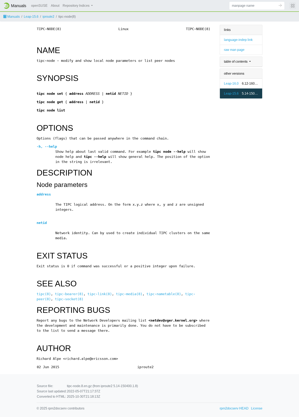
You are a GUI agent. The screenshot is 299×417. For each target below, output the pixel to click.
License (256, 408)
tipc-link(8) (99, 294)
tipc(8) (44, 294)
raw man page (234, 49)
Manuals (13, 16)
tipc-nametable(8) (163, 294)
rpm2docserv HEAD (234, 408)
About (55, 5)
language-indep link (238, 39)
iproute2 (48, 16)
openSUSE (39, 5)
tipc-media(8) (129, 294)
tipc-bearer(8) (69, 294)
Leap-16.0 (231, 83)
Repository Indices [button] (76, 5)
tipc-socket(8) (69, 299)
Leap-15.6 (31, 16)
